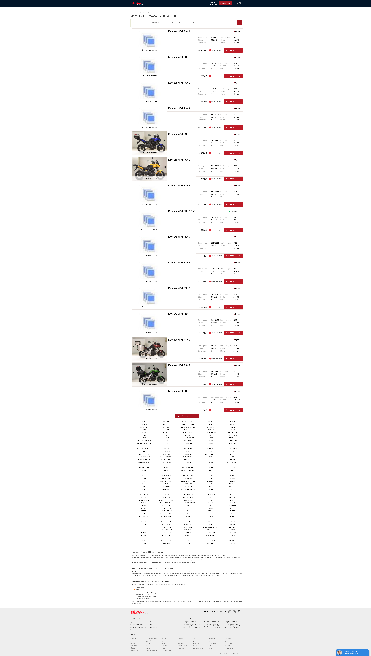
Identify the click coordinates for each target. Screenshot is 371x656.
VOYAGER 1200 (188, 475)
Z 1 (188, 540)
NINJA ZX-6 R (166, 543)
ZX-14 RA (232, 494)
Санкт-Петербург (151, 638)
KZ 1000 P (166, 430)
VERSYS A (188, 462)
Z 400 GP (210, 467)
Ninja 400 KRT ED (188, 440)
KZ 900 (166, 446)
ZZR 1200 (232, 527)
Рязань (180, 647)
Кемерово (196, 643)
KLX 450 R (144, 540)
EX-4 (143, 484)
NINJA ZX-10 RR (166, 516)
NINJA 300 (166, 470)
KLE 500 (143, 535)
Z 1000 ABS (210, 424)
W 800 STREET (188, 530)
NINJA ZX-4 (166, 535)
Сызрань (180, 640)
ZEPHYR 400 (232, 438)
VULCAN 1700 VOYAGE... (188, 481)
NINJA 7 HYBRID (166, 492)
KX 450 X (166, 421)
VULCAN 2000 (188, 484)
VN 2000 (188, 473)
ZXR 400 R (232, 516)
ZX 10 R (232, 481)
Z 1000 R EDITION (210, 432)
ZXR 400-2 (232, 519)
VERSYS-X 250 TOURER (188, 465)
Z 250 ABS (210, 462)
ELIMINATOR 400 (144, 454)
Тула (210, 648)
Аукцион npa (135, 621)
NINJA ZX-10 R (166, 508)
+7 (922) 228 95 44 (192, 622)
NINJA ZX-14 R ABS (166, 530)
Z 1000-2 (210, 438)
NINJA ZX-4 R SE (166, 538)
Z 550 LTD (210, 481)
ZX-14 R (232, 492)
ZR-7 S (232, 454)
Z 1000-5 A (210, 446)
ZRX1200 (232, 478)
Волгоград (228, 645)
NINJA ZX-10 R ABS (166, 511)
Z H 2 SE (232, 427)
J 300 (144, 524)
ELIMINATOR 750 (144, 465)
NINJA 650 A (166, 486)
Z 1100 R (210, 451)
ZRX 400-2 (232, 475)
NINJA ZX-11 (166, 519)
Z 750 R (210, 511)
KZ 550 (166, 435)
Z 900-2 (232, 421)
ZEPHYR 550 (232, 443)
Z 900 (210, 519)
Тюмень (180, 641)
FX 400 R (144, 486)
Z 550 (210, 475)
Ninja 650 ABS (188, 443)
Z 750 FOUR (210, 508)
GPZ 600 (144, 508)
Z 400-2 (210, 470)
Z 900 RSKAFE (210, 543)
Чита (194, 638)
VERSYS (188, 451)
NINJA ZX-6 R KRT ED (188, 427)
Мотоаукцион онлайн (138, 627)
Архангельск (229, 643)
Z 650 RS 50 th (210, 494)
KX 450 (144, 543)
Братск (211, 645)
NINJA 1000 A (166, 454)
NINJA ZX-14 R (166, 527)
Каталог (161, 3)
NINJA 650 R (166, 489)
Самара (195, 640)
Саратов (211, 641)
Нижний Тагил (166, 650)
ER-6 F (144, 478)
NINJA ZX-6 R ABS (188, 421)
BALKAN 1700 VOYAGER (144, 446)
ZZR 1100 (232, 524)
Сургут (148, 643)
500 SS (144, 432)
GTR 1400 (144, 521)
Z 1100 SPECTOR (210, 454)
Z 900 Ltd (210, 521)
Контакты (179, 3)
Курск (195, 647)
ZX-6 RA (232, 503)
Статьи (152, 624)
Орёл (147, 645)
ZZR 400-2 (232, 540)
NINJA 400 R (166, 478)
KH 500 (144, 530)
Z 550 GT (210, 478)
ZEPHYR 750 (232, 446)
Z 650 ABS (210, 489)
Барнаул (149, 640)
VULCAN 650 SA (188, 497)
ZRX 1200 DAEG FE (232, 465)
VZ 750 (188, 508)
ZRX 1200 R (232, 467)
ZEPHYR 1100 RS (232, 435)
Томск (226, 647)
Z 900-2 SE (232, 424)
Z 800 (210, 513)
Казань (164, 638)
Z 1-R (188, 543)
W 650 (188, 519)
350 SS (144, 430)
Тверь (164, 648)
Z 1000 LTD (210, 427)
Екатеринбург (229, 638)
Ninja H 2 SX (188, 448)
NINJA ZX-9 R (188, 430)
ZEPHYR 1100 (232, 432)
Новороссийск (134, 643)
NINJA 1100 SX (166, 459)
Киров (148, 648)
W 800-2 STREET (188, 535)
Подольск (165, 640)
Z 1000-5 (210, 443)
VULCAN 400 (188, 486)
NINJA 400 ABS (166, 475)
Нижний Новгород (151, 650)
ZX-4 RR (232, 500)
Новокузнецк (197, 641)
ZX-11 (232, 489)
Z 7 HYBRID (210, 497)
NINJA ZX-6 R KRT (188, 424)
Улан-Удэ (165, 641)
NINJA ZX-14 (166, 524)
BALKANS (144, 451)
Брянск (164, 643)
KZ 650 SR (166, 438)
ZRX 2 (232, 470)
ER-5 (143, 475)
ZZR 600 (232, 543)
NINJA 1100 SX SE (166, 462)
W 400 (188, 516)
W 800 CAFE (188, 524)
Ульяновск (165, 645)
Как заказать (135, 630)
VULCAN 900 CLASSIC (188, 503)
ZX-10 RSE (232, 486)
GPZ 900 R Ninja (144, 516)
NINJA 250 (166, 465)
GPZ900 (143, 519)
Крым (210, 647)
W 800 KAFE (188, 527)
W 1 (188, 511)
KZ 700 (166, 440)
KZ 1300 (166, 432)
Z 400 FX (210, 465)
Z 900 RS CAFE (210, 532)
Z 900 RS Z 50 (210, 540)
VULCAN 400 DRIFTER (188, 492)
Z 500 (210, 473)
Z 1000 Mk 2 (210, 430)
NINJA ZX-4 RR (166, 540)
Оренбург (181, 643)
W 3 (188, 513)
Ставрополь (213, 643)
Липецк (164, 647)
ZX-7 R (232, 508)
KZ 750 (166, 443)
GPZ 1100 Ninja (144, 500)
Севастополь (150, 647)
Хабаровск (181, 648)
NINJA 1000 (166, 451)
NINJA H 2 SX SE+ (166, 503)
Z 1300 (210, 457)
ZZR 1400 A (232, 532)
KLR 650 (143, 538)
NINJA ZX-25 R (166, 532)
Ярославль (133, 647)
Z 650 (210, 484)
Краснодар (133, 638)
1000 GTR (144, 421)
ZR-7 (232, 451)
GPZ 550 (144, 505)
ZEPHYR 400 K (232, 440)
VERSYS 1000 (188, 454)
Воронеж (133, 640)
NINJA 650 (166, 484)
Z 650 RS (210, 492)
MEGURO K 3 (166, 448)
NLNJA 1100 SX (188, 432)
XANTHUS (188, 538)
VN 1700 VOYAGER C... (188, 470)
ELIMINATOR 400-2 (144, 457)
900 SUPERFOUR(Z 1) (144, 440)
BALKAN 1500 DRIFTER (144, 443)
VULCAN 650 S (188, 494)
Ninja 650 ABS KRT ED (188, 446)
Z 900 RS (210, 524)
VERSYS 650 (188, 459)
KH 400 (144, 527)
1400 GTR (144, 424)
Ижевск (132, 648)
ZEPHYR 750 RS (232, 448)
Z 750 (210, 500)
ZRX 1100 (232, 459)
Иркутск (227, 641)
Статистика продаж (137, 624)
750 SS (144, 438)
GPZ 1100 (144, 497)
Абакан (148, 641)
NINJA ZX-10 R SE (166, 513)
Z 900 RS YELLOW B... (210, 538)
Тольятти (212, 640)
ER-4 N (144, 473)
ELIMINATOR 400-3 (144, 459)
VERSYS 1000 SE (188, 457)
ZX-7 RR (232, 511)
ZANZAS (232, 430)
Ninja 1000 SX (188, 435)
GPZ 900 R (144, 513)
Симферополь (182, 645)
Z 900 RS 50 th (210, 530)
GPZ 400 (144, 503)
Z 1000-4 (210, 440)
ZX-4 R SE (232, 497)
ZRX (232, 457)
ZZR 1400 (232, 530)
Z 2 (210, 459)
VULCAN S (188, 505)
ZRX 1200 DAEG (232, 462)
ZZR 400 (232, 538)
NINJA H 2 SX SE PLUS (166, 500)
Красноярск (212, 638)
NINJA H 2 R (166, 497)
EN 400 (144, 470)
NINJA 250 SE (166, 467)
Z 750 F (210, 505)
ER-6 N (144, 481)
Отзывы (153, 621)
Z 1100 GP (210, 448)
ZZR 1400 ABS (232, 535)
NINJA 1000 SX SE (166, 457)
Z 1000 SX (210, 435)
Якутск (195, 645)
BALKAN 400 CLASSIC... (143, 448)
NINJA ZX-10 (166, 505)
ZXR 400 (232, 513)
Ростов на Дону (198, 648)
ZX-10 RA (232, 484)
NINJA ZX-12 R (166, 521)
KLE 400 (143, 532)
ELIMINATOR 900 (144, 467)
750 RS (144, 435)
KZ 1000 (166, 424)
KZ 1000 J (166, 427)
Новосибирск (134, 650)
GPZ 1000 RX (144, 494)
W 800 (188, 521)
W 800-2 (188, 532)
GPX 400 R (144, 489)
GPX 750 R (144, 492)
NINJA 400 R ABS (166, 481)
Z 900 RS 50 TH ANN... (210, 527)
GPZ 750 (144, 511)
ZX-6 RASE (232, 505)
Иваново (227, 640)
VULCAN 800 (188, 500)
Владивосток (229, 648)
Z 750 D (210, 503)
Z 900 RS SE (210, 535)
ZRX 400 (232, 473)
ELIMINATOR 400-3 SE (144, 462)
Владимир (133, 645)
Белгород (133, 641)
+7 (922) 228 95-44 (209, 2)
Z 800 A (210, 516)
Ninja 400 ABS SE (188, 438)
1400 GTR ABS (143, 427)
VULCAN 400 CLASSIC (188, 489)
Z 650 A (210, 486)
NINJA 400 (166, 473)
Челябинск (181, 638)
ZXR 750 (232, 521)
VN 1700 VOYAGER (188, 467)
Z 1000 (210, 421)
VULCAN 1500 (188, 478)
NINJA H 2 (166, 494)
